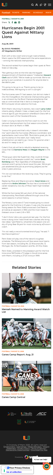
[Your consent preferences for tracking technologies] (4, 470)
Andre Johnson (19, 183)
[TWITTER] (8, 22)
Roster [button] (49, 12)
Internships (22, 447)
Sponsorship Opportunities (18, 450)
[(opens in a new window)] (11, 414)
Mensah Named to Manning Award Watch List (26, 310)
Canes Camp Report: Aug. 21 (18, 354)
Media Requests (35, 447)
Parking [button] (26, 12)
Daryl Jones (40, 181)
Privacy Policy (23, 448)
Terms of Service (38, 448)
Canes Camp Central (13, 397)
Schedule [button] (38, 12)
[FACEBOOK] (12, 22)
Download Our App (39, 450)
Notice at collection (12, 472)
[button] (49, 5)
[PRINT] (18, 22)
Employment (9, 447)
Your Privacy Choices (20, 468)
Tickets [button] (15, 12)
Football (6, 13)
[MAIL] (15, 22)
